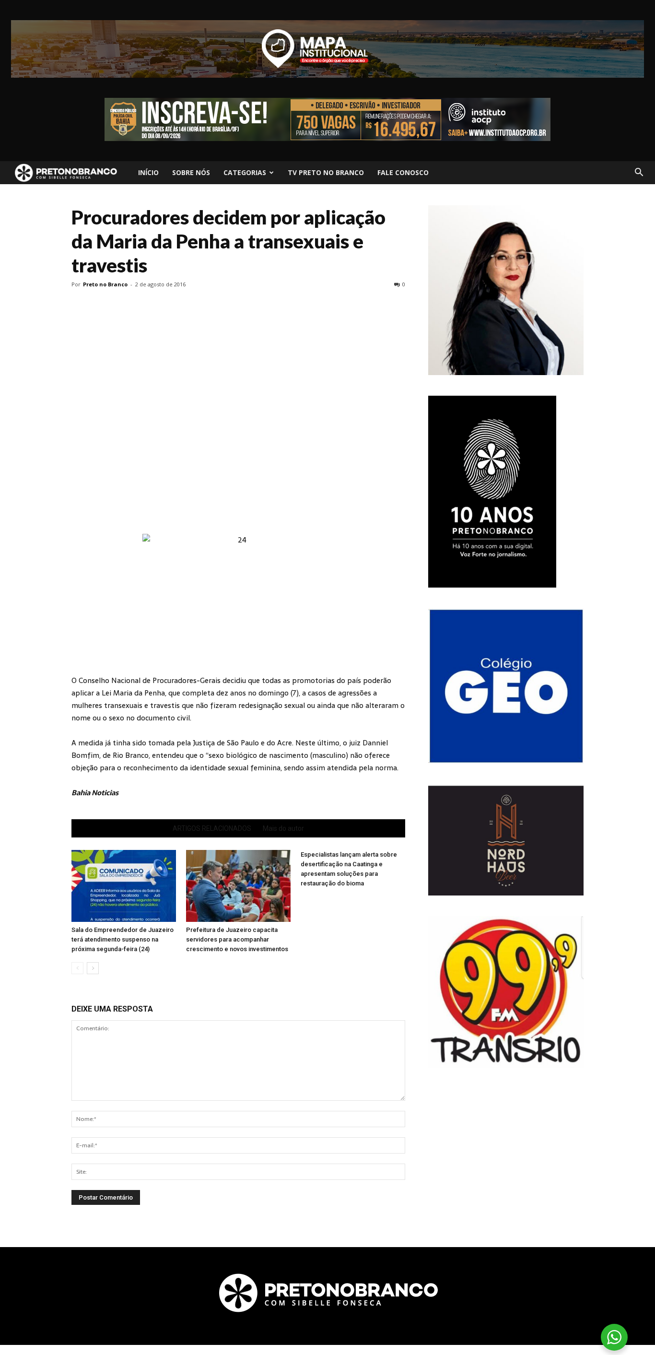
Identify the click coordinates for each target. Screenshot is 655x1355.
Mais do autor (283, 828)
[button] (638, 172)
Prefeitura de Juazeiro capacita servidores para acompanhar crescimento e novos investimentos (237, 939)
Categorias (244, 172)
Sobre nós (191, 172)
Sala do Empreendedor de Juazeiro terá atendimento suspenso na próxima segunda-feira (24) (122, 939)
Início (148, 172)
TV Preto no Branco (326, 172)
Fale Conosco (403, 172)
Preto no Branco (105, 284)
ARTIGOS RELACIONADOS (212, 828)
